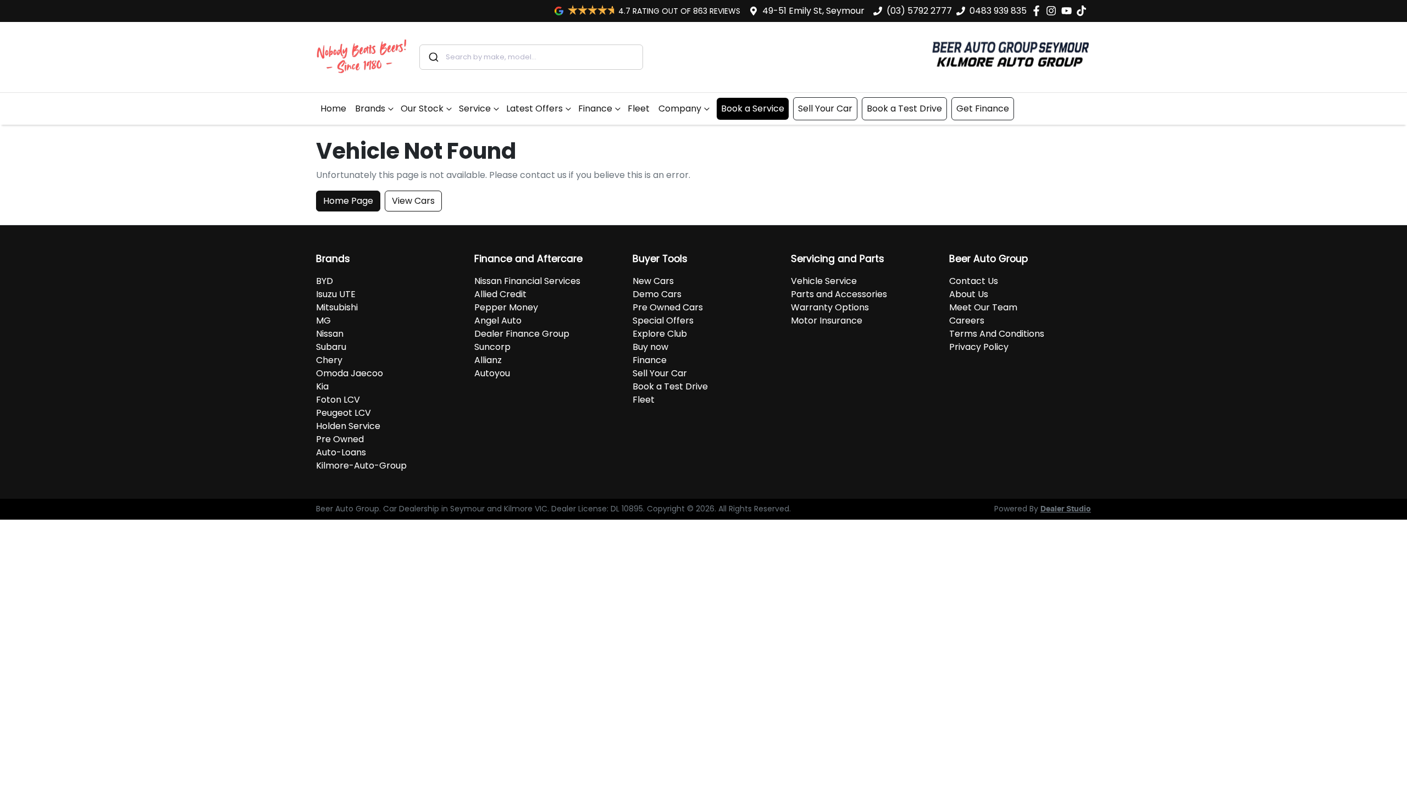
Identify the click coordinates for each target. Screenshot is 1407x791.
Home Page (348, 200)
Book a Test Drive (904, 108)
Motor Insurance (826, 320)
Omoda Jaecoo (349, 373)
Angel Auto (498, 320)
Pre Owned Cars (668, 307)
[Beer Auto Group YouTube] (1068, 10)
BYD (324, 281)
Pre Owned (340, 439)
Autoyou (492, 373)
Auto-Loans (341, 452)
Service (475, 108)
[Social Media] (1083, 10)
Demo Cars (657, 294)
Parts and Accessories (839, 294)
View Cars (413, 200)
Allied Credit (500, 294)
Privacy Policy (979, 347)
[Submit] (433, 57)
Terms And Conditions (996, 333)
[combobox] (531, 57)
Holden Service (348, 426)
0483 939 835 (998, 10)
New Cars (653, 281)
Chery (329, 360)
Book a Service (752, 108)
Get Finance (982, 108)
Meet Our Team (983, 307)
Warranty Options (830, 307)
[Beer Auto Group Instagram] (1053, 10)
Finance (595, 108)
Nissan (330, 333)
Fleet (639, 108)
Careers (966, 320)
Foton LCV (338, 399)
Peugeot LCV (343, 412)
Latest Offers (534, 108)
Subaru (331, 347)
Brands (370, 108)
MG (323, 320)
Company (679, 108)
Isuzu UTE (336, 294)
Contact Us (973, 281)
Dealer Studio (1065, 509)
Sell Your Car (825, 108)
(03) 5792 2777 (919, 10)
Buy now (650, 347)
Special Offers (663, 320)
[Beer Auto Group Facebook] (1038, 10)
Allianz (488, 360)
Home (333, 108)
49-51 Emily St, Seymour (813, 10)
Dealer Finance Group (521, 333)
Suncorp (492, 347)
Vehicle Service (824, 281)
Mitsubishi (337, 307)
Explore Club (660, 333)
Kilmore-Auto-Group (361, 465)
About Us (968, 294)
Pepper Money (506, 307)
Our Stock (422, 108)
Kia (322, 386)
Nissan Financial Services (527, 281)
